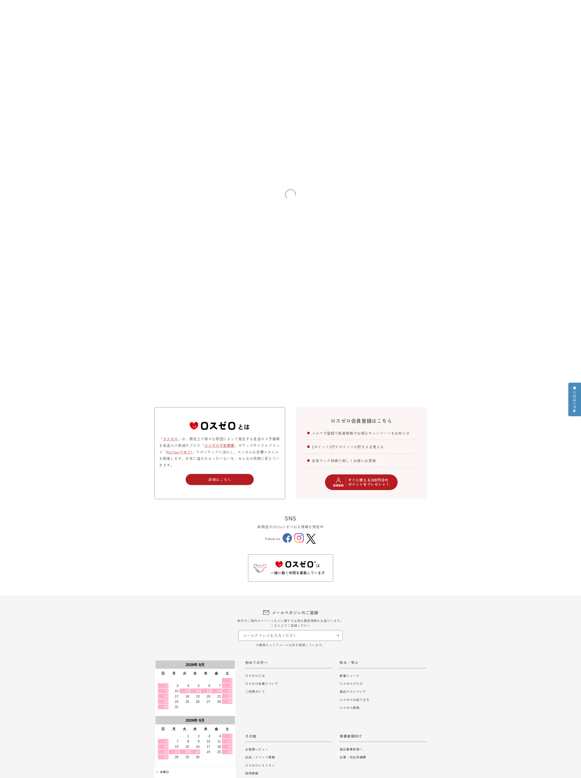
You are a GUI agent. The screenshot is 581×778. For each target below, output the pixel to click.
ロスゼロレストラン (260, 765)
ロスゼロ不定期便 (219, 445)
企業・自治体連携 (353, 757)
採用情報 (251, 773)
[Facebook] (287, 541)
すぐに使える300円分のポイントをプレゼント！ (369, 482)
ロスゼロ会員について (261, 683)
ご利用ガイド (255, 691)
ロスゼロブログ (351, 683)
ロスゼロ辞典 (349, 707)
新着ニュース (349, 675)
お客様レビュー (256, 749)
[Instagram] (299, 541)
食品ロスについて (353, 691)
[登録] (337, 635)
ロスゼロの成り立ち (354, 699)
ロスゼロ (170, 438)
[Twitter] (311, 539)
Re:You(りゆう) (179, 452)
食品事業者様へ (351, 749)
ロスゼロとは (255, 675)
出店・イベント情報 (260, 757)
